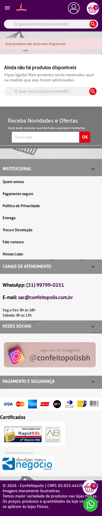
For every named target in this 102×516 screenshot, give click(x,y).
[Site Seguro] (32, 436)
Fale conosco (13, 242)
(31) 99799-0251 (45, 285)
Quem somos (13, 182)
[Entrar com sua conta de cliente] (74, 7)
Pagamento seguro (18, 194)
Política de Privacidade (21, 206)
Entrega (9, 218)
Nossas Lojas (13, 254)
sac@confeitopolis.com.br (45, 297)
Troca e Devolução (17, 230)
